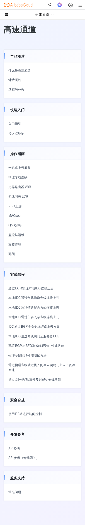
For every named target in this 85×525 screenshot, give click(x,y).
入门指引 (14, 123)
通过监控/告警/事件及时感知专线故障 (34, 379)
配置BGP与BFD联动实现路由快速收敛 (36, 345)
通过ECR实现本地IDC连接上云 (31, 288)
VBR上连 (15, 206)
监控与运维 (16, 234)
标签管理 (14, 244)
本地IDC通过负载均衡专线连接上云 (33, 297)
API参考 (14, 448)
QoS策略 (15, 225)
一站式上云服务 (19, 167)
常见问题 (14, 491)
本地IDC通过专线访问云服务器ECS (33, 336)
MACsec (14, 215)
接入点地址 (16, 133)
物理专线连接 (17, 177)
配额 (11, 253)
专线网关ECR (18, 196)
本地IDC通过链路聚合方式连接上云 (33, 307)
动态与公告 (16, 89)
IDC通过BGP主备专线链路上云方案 (34, 326)
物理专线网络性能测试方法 (27, 355)
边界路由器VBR (19, 186)
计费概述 (14, 79)
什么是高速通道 (19, 70)
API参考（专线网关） (23, 457)
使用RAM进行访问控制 (25, 413)
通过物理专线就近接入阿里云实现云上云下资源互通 (41, 367)
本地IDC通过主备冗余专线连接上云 (33, 317)
